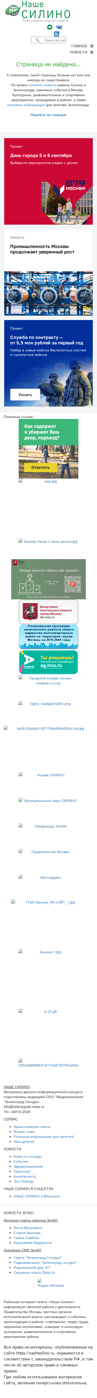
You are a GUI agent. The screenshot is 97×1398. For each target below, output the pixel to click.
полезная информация (26, 104)
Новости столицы (28, 1156)
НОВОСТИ (80, 51)
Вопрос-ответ (25, 1131)
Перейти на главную (48, 114)
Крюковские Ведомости (33, 1242)
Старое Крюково (27, 1232)
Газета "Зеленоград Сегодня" (38, 1257)
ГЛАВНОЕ (80, 45)
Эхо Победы (24, 1181)
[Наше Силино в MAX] (50, 26)
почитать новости (42, 84)
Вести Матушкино (28, 1227)
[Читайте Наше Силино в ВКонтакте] (59, 26)
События (21, 1161)
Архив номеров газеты (32, 1126)
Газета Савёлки (26, 1237)
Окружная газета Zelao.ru (34, 1272)
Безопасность (25, 1176)
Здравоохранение (28, 1166)
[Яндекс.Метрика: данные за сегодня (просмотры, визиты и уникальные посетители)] (51, 1283)
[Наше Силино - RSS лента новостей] (56, 33)
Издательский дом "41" (32, 1267)
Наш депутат (24, 1141)
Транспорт (22, 1171)
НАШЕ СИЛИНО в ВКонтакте (37, 1195)
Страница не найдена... (48, 63)
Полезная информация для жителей (44, 1136)
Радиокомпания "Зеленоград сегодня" (45, 1262)
